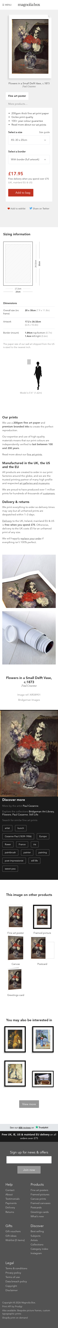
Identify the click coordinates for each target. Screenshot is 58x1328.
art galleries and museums (34, 483)
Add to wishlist (17, 208)
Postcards (36, 1207)
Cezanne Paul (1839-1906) (18, 836)
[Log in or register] (47, 5)
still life (34, 860)
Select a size (29, 132)
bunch (21, 828)
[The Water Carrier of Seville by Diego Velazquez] (15, 1039)
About (9, 1194)
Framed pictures (40, 1194)
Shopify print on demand (15, 1317)
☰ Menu (7, 4)
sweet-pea (10, 868)
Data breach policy (16, 1281)
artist (7, 828)
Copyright (11, 1286)
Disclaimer (11, 1290)
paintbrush (10, 852)
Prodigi (18, 1306)
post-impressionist (14, 860)
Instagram (36, 1253)
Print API (6, 1306)
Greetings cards (40, 1212)
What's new (37, 1216)
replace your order (30, 538)
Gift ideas (10, 1235)
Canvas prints (38, 1198)
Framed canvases (40, 1203)
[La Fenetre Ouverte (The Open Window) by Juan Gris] (42, 1079)
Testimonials (12, 1198)
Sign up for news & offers (29, 1152)
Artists (34, 1240)
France (22, 844)
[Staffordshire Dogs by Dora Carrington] (15, 1073)
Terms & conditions (16, 1268)
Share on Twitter (41, 208)
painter (27, 852)
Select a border (17, 151)
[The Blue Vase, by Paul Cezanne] (42, 1039)
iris (34, 844)
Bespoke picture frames (29, 1310)
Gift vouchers (13, 1231)
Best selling (37, 1231)
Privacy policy (13, 1272)
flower (8, 844)
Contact (9, 1190)
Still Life (33, 814)
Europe (43, 836)
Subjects (35, 1235)
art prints (41, 124)
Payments (11, 1203)
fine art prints (34, 454)
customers (49, 493)
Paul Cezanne (29, 86)
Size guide (44, 132)
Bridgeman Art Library (41, 811)
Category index (39, 1249)
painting (43, 852)
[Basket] (53, 5)
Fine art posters (39, 1190)
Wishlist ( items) (15, 1240)
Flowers (6, 814)
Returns (9, 1212)
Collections (37, 1244)
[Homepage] (29, 5)
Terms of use (12, 1277)
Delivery (7, 521)
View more (29, 1104)
